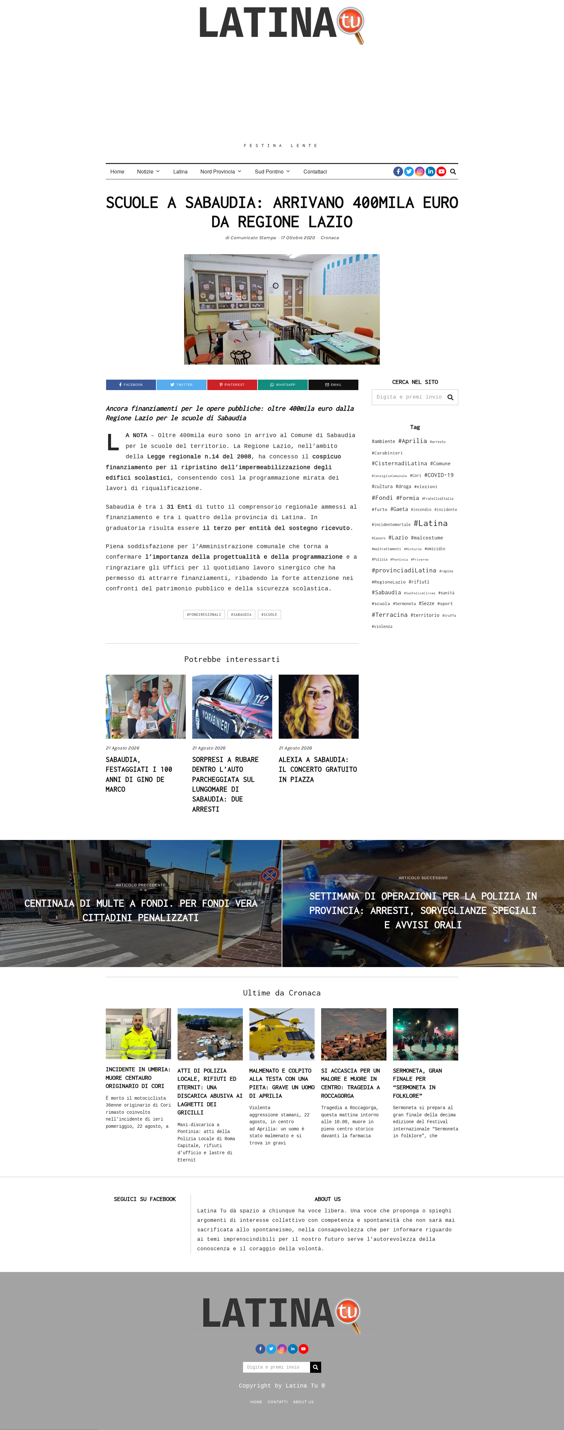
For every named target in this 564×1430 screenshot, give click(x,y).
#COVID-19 (439, 474)
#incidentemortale (391, 524)
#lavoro (378, 538)
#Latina (431, 523)
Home (117, 171)
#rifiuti (419, 581)
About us (303, 1401)
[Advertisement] (282, 94)
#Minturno (413, 549)
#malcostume (427, 537)
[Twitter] (409, 171)
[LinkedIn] (430, 171)
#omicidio (435, 548)
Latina (180, 171)
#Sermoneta (404, 603)
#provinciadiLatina (404, 570)
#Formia (407, 497)
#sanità (446, 592)
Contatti (278, 1401)
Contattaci (315, 171)
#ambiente (383, 441)
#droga (403, 486)
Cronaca (330, 237)
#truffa (449, 615)
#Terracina (390, 614)
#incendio (421, 509)
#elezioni (426, 486)
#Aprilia (412, 440)
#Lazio (398, 537)
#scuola (381, 603)
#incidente (445, 509)
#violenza (382, 626)
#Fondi (382, 497)
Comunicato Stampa (253, 237)
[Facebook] (398, 171)
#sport (445, 603)
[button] (450, 397)
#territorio (425, 615)
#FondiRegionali (204, 614)
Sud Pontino (269, 171)
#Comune (440, 463)
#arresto (438, 441)
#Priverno (420, 559)
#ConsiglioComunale (389, 476)
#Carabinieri (387, 452)
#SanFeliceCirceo (419, 593)
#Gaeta (399, 509)
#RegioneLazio (389, 581)
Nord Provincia (217, 171)
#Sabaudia (241, 614)
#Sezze (426, 603)
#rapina (446, 571)
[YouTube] (441, 171)
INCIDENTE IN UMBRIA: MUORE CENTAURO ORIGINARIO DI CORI (138, 1077)
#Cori (415, 475)
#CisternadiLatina (399, 463)
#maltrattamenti (386, 549)
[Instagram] (420, 171)
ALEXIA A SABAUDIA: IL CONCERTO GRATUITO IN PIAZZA (318, 769)
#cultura (382, 486)
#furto (379, 509)
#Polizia (379, 559)
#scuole (269, 614)
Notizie (145, 171)
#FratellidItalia (437, 499)
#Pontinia (399, 559)
